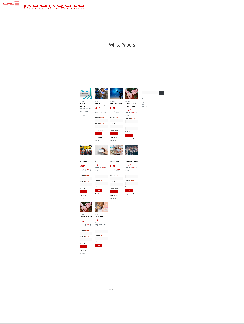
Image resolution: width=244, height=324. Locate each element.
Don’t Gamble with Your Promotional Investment (131, 160)
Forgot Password (99, 137)
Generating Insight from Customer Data (86, 217)
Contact (235, 5)
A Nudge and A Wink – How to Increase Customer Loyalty (131, 105)
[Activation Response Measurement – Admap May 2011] (86, 150)
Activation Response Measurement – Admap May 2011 (86, 161)
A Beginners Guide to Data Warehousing (100, 104)
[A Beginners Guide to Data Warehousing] (101, 93)
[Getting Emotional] (101, 207)
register (103, 111)
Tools (143, 102)
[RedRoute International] (44, 5)
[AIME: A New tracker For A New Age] (116, 93)
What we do (211, 5)
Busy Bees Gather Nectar (99, 160)
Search (143, 89)
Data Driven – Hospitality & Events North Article (85, 105)
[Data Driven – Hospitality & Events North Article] (86, 93)
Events (143, 100)
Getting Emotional (99, 216)
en (238, 5)
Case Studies (228, 5)
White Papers (82, 101)
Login (99, 134)
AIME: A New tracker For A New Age (116, 104)
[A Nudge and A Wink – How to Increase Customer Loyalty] (131, 93)
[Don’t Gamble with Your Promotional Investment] (131, 150)
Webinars (144, 104)
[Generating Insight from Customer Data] (86, 207)
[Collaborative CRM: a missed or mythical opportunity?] (116, 150)
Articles (143, 98)
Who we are (203, 5)
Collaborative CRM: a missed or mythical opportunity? (115, 161)
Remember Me (99, 130)
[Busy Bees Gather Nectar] (101, 150)
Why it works (220, 5)
